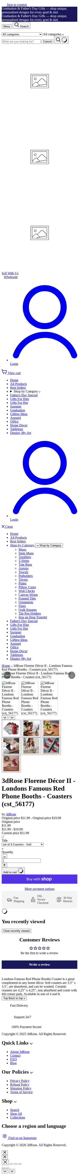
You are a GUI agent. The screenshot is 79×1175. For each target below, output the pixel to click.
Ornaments (26, 602)
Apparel (15, 417)
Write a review (39, 964)
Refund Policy (19, 1084)
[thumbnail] (11, 728)
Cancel (47, 41)
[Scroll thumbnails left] (5, 717)
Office (14, 421)
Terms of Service (21, 1092)
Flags (22, 606)
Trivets (23, 579)
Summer (15, 406)
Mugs (22, 549)
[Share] (11, 1164)
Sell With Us (10, 273)
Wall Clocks (27, 591)
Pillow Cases (27, 587)
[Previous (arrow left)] (3, 1168)
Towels (23, 572)
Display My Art (20, 433)
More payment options (40, 889)
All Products (18, 384)
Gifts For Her (19, 402)
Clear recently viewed (16, 930)
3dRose (11, 814)
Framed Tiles (27, 598)
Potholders (26, 576)
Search (14, 1110)
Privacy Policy (19, 1081)
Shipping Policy (20, 1088)
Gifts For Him (19, 399)
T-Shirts (24, 561)
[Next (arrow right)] (7, 1168)
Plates (22, 583)
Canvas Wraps (28, 594)
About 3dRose (19, 1052)
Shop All (16, 1113)
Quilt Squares (28, 609)
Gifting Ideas (18, 414)
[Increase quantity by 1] (4, 865)
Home (14, 380)
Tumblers (25, 557)
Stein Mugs (26, 553)
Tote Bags (25, 564)
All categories (52, 34)
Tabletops (16, 429)
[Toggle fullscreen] (15, 1164)
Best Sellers (18, 387)
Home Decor (18, 425)
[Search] (61, 40)
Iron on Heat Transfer (33, 617)
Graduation (17, 410)
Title (5, 840)
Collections (17, 1117)
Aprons (23, 568)
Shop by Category (26, 391)
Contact (15, 1055)
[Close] (5, 1152)
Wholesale (11, 277)
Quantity (7, 852)
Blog (13, 1063)
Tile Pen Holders (30, 613)
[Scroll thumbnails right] (12, 717)
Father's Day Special (23, 395)
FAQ (13, 1059)
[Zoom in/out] (19, 1164)
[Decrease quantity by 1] (4, 856)
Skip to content (17, 4)
